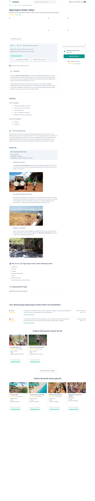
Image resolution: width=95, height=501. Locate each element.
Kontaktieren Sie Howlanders (22, 59)
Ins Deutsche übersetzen (29, 314)
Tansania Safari (14, 394)
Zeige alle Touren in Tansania (47, 370)
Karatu (13, 45)
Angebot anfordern (74, 56)
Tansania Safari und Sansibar (37, 394)
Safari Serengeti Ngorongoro (37, 347)
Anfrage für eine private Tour (39, 59)
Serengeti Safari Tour (15, 347)
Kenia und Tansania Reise (55, 394)
